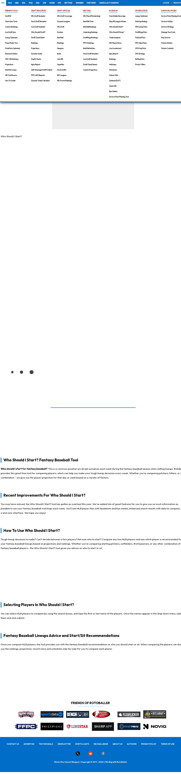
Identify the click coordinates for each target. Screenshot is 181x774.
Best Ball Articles (89, 48)
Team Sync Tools (11, 21)
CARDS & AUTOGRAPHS (109, 3)
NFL (3, 3)
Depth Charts (36, 59)
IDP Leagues (61, 75)
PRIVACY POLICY (148, 744)
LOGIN (166, 3)
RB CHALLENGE (101, 744)
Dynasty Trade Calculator (40, 80)
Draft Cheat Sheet (37, 37)
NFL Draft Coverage (64, 16)
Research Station (11, 54)
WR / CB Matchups (11, 59)
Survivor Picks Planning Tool (119, 97)
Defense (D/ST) (114, 80)
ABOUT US (117, 744)
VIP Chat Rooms (11, 75)
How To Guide (10, 80)
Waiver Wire (113, 75)
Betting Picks (139, 59)
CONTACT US (13, 744)
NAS (37, 3)
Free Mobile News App (117, 16)
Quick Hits (112, 86)
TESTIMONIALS (46, 744)
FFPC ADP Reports (38, 75)
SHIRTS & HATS (82, 744)
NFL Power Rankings (64, 80)
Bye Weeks (113, 91)
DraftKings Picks (141, 32)
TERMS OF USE (167, 744)
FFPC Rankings (88, 43)
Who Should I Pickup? (116, 32)
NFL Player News (115, 43)
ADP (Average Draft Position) (41, 70)
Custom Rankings (11, 27)
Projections (9, 64)
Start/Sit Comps (10, 70)
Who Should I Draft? (38, 32)
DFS (59, 3)
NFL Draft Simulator (38, 16)
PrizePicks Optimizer (12, 48)
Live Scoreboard (115, 48)
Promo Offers (140, 64)
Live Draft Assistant (38, 27)
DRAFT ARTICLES (63, 10)
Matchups (112, 64)
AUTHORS (132, 744)
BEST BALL (87, 10)
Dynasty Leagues (63, 21)
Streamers (113, 70)
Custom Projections (90, 70)
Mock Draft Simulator (38, 21)
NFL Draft (60, 27)
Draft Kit (8, 16)
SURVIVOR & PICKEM (168, 10)
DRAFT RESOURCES (38, 10)
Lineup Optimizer (11, 37)
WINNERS (79, 3)
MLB (10, 3)
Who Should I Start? (116, 27)
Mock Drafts (61, 70)
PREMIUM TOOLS (11, 10)
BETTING (68, 3)
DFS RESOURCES (141, 10)
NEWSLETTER (64, 744)
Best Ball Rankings (89, 27)
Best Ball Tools (88, 21)
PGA (31, 3)
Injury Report (35, 64)
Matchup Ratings (141, 21)
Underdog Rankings (90, 32)
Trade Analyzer (114, 37)
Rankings (34, 43)
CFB (44, 3)
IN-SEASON (113, 10)
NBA (17, 3)
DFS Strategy (140, 54)
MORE (51, 3)
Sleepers (60, 48)
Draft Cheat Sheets (90, 64)
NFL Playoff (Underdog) (91, 16)
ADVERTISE (29, 744)
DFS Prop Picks (140, 48)
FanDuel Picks (140, 37)
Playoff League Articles (117, 21)
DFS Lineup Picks (141, 27)
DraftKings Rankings (90, 37)
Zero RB (60, 59)
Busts (59, 54)
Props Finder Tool (11, 43)
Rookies (60, 32)
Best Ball (60, 37)
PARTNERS (91, 3)
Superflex (60, 64)
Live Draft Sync (10, 32)
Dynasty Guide (36, 54)
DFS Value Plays (141, 43)
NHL (23, 3)
